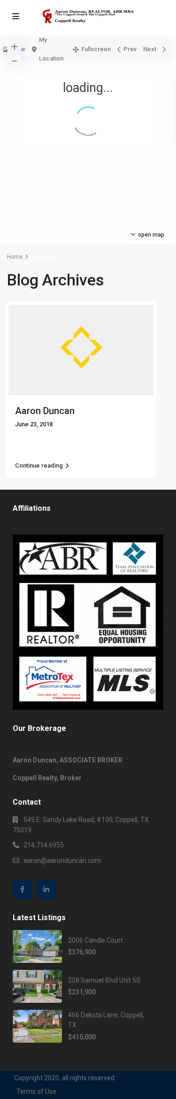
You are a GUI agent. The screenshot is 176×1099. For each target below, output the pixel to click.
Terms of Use (36, 1091)
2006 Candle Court (95, 940)
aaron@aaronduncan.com (62, 860)
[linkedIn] (46, 889)
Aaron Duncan (45, 410)
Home (15, 257)
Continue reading (39, 465)
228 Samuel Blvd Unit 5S (104, 980)
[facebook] (22, 889)
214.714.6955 (43, 845)
